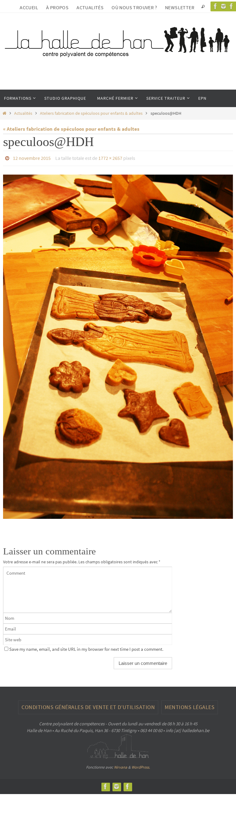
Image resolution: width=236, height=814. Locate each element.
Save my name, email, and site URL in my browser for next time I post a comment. (86, 647)
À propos (57, 7)
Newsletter (179, 7)
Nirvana (120, 765)
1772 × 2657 (110, 157)
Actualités (90, 7)
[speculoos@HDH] (118, 345)
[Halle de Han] (215, 6)
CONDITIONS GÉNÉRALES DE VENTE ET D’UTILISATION (88, 705)
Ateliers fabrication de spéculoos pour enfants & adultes (91, 113)
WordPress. (141, 765)
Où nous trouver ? (134, 7)
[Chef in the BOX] (128, 785)
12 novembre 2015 (32, 157)
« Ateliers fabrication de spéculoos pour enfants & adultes (71, 128)
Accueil (29, 7)
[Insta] (223, 6)
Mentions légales (189, 705)
